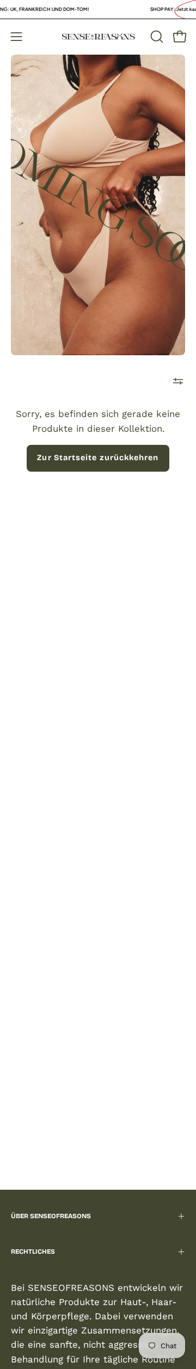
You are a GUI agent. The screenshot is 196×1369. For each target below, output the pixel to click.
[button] (155, 36)
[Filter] (178, 381)
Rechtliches (33, 1251)
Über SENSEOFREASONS (51, 1216)
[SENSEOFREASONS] (98, 36)
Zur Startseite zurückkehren (97, 457)
